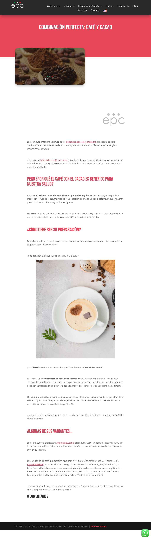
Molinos (68, 6)
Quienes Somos (98, 526)
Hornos (110, 6)
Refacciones (123, 6)
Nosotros (82, 10)
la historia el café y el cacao (53, 160)
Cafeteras (52, 6)
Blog (135, 6)
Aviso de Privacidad (78, 526)
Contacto (95, 10)
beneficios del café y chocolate (81, 141)
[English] (105, 11)
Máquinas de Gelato (89, 6)
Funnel (63, 526)
